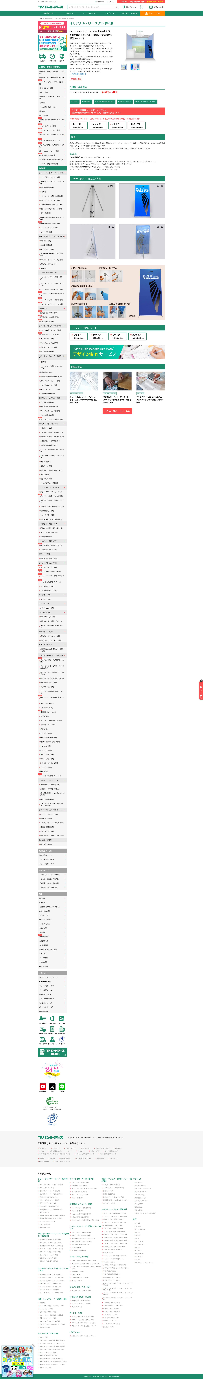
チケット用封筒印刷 (47, 351)
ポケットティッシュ (109, 1262)
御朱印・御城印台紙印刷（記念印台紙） (51, 1218)
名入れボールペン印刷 (47, 725)
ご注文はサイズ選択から (201, 690)
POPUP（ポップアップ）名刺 (50, 389)
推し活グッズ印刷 (46, 844)
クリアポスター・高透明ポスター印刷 (52, 450)
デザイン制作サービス (46, 864)
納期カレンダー (85, 1148)
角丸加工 (42, 932)
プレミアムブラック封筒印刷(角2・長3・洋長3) (85, 1220)
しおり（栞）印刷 (46, 232)
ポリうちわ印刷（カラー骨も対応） (82, 1304)
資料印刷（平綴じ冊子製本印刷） (49, 1261)
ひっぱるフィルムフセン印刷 (111, 1311)
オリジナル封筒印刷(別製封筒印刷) (81, 1214)
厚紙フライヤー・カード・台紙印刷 (50, 1191)
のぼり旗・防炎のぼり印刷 (49, 814)
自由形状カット (44, 936)
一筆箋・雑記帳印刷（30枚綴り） (113, 1249)
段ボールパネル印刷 (47, 799)
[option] (140, 46)
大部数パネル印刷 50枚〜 (48, 445)
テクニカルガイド (89, 13)
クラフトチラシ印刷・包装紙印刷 (51, 196)
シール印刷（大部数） (47, 586)
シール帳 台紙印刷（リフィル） (49, 140)
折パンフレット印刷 (46, 88)
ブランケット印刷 (46, 767)
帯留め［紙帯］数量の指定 (48, 949)
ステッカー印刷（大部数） (49, 590)
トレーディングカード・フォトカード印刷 (52, 1277)
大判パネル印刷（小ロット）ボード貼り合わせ (53, 1361)
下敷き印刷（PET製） (47, 703)
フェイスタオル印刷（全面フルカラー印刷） (116, 1237)
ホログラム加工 (44, 911)
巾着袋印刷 (44, 771)
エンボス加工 (43, 958)
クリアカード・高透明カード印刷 (51, 289)
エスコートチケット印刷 (48, 347)
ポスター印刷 (43, 92)
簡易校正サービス (45, 994)
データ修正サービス (46, 990)
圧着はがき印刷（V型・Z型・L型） (52, 528)
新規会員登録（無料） (56, 1151)
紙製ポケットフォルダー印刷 (50, 636)
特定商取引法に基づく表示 (83, 1158)
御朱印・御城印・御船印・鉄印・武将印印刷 (52, 1215)
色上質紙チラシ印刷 (47, 187)
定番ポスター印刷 (46, 428)
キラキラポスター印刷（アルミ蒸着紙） (52, 456)
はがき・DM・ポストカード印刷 (51, 492)
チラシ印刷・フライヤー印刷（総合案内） (52, 1185)
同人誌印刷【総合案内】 (47, 155)
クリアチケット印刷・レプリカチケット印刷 (84, 1188)
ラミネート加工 (44, 915)
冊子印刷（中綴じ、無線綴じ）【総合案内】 (51, 72)
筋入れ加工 (43, 902)
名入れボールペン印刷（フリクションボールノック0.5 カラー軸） (117, 1289)
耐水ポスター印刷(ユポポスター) (51, 470)
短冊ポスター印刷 (46, 466)
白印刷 (137, 1238)
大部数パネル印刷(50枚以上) (49, 789)
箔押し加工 (43, 953)
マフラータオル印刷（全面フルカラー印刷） (116, 1240)
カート (70, 1151)
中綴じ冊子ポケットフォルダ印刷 (51, 260)
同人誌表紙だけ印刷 (47, 321)
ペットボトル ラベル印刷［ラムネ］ (52, 678)
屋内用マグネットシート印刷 (111, 1280)
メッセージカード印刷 (47, 393)
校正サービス (139, 1182)
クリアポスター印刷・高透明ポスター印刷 (52, 1349)
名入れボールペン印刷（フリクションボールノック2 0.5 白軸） (118, 1293)
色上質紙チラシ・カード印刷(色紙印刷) (51, 1194)
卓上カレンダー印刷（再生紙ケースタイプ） (84, 1326)
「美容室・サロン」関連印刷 (49, 883)
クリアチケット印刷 (47, 339)
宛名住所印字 (43, 1011)
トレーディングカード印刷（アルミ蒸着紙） (52, 1280)
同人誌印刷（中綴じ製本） (49, 313)
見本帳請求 (100, 2)
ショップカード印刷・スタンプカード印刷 (52, 367)
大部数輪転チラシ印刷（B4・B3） (51, 204)
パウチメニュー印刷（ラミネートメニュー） (84, 1336)
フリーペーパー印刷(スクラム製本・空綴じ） (52, 254)
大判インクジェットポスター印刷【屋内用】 (52, 1340)
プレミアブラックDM (47, 515)
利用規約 (41, 1158)
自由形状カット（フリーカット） (144, 1263)
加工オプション (125, 101)
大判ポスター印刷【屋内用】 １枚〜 (52, 432)
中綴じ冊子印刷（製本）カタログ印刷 (50, 1243)
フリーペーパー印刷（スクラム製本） (50, 1252)
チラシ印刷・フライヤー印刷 (50, 177)
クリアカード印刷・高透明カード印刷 (50, 1283)
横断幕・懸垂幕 (45, 462)
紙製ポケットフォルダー (48, 264)
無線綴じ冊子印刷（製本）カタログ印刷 (51, 1246)
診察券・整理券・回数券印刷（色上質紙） (52, 1315)
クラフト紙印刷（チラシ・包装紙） (50, 1200)
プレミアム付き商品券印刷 (49, 343)
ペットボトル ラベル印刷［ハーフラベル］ (115, 1256)
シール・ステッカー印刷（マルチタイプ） (51, 135)
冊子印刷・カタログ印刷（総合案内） (50, 1239)
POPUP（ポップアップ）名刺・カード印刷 (52, 1324)
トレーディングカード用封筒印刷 (51, 300)
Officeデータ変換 (45, 981)
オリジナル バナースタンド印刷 (65, 18)
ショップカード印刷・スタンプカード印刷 (52, 1306)
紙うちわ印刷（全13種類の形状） (81, 1300)
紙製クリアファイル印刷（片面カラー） (52, 698)
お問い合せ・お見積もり (103, 1148)
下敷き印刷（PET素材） (110, 1271)
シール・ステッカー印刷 (47, 126)
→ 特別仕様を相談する (78, 74)
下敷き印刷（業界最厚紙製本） (112, 1274)
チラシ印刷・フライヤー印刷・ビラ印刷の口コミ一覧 (54, 1154)
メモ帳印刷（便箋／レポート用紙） (113, 1305)
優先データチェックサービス (49, 977)
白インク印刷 (43, 966)
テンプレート (109, 13)
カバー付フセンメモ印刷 (110, 1315)
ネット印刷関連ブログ (111, 1151)
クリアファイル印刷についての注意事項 (114, 1265)
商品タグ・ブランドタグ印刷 (50, 200)
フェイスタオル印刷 (47, 754)
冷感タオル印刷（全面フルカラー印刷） (114, 1246)
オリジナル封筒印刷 (47, 402)
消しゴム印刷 (44, 716)
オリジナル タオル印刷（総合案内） (113, 1228)
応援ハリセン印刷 (108, 1253)
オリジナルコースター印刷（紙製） (82, 1290)
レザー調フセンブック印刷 (111, 1308)
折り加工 (42, 898)
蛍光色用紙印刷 (45, 213)
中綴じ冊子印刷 (45, 241)
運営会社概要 (100, 1158)
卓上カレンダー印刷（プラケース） (52, 621)
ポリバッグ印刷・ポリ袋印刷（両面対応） (51, 146)
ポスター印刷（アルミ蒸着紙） (49, 1352)
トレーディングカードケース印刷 (51, 304)
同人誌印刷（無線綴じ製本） (50, 317)
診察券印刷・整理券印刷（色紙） (51, 376)
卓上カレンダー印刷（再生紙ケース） (51, 626)
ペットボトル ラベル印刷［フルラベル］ (114, 1213)
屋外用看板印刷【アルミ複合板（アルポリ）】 (116, 1200)
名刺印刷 (42, 103)
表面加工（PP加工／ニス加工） (49, 907)
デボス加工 (43, 962)
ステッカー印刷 (76, 1274)
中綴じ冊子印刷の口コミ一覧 (108, 1154)
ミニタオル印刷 (45, 746)
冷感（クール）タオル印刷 (49, 763)
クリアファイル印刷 (47, 687)
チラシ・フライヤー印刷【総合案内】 (51, 77)
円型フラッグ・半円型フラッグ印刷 (52, 835)
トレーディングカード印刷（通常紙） (51, 278)
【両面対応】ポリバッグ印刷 (111, 1302)
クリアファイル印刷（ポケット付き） (51, 692)
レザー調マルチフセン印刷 (111, 1318)
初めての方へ (43, 1148)
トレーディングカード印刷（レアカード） (52, 284)
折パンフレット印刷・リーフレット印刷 (51, 1249)
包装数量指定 (43, 945)
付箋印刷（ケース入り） (48, 712)
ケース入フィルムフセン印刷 (111, 1324)
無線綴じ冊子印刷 (46, 245)
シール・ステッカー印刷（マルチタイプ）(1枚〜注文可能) (86, 1267)
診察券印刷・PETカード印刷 (48, 1312)
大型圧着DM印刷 (46, 536)
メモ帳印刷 (44, 729)
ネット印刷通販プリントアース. (99, 1376)
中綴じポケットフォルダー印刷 (50, 640)
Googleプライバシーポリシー (62, 1161)
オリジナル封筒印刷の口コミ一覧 (84, 1154)
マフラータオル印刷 (47, 759)
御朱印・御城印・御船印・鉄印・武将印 (51, 120)
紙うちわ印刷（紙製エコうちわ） (51, 545)
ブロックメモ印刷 (46, 733)
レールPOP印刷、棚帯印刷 (49, 483)
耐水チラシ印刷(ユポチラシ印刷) (51, 209)
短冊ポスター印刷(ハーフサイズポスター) (52, 1343)
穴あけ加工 (43, 928)
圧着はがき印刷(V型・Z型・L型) (81, 1244)
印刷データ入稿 (95, 1151)
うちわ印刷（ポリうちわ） (49, 549)
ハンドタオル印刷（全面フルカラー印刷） (115, 1234)
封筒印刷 (42, 111)
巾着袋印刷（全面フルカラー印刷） (113, 1225)
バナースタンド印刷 (47, 831)
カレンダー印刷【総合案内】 (49, 164)
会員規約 (52, 1158)
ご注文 (75, 101)
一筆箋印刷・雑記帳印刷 (48, 737)
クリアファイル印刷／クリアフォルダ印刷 (115, 1216)
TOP (41, 18)
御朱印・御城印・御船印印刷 (50, 742)
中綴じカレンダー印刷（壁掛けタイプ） (83, 1320)
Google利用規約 (44, 1161)
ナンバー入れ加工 (45, 919)
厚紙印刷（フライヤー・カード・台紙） (51, 97)
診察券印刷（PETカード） (49, 372)
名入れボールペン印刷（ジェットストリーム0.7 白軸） (117, 1298)
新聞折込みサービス (46, 855)
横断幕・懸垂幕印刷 (47, 827)
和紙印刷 (43, 192)
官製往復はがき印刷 (47, 511)
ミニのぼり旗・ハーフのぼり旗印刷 (52, 823)
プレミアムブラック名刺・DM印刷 (50, 1321)
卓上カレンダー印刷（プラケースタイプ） (84, 1323)
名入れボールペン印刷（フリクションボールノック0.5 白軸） (117, 1284)
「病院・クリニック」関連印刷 (49, 875)
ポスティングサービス (46, 859)
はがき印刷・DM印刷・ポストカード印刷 (83, 1238)
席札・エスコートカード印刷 (49, 151)
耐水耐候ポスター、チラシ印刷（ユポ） (51, 1209)
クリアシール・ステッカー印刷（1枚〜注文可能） (86, 1263)
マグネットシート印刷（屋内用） (51, 720)
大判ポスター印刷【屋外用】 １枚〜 (52, 437)
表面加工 (137, 1232)
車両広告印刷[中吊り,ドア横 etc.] (49, 1355)
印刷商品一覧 (48, 13)
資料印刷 (43, 268)
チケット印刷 (43, 115)
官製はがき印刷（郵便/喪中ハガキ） (52, 506)
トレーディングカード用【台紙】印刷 (52, 294)
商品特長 (87, 101)
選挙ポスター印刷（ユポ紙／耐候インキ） (52, 1358)
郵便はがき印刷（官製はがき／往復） (82, 1241)
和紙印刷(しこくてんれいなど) (48, 1197)
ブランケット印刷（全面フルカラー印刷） (115, 1243)
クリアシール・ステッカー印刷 (49, 130)
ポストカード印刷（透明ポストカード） (52, 501)
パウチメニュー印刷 (47, 608)
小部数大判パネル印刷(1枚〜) (50, 441)
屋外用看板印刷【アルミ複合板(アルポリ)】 (52, 794)
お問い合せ (130, 13)
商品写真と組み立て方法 (105, 101)
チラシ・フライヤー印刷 (47, 1188)
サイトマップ (114, 1158)
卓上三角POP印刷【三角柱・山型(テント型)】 (52, 650)
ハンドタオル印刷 (46, 750)
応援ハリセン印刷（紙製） (49, 558)
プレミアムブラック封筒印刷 (50, 411)
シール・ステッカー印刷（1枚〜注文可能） (84, 1260)
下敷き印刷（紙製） (47, 708)
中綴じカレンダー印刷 (47, 617)
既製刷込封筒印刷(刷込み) (49, 406)
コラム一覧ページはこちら (117, 411)
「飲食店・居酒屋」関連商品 (49, 879)
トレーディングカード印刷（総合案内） (51, 1274)
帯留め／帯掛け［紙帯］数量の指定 (145, 1213)
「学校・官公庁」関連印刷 (48, 887)
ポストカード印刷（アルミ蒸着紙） (52, 496)
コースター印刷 (45, 599)
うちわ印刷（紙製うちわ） (48, 107)
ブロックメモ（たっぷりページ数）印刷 (114, 1222)
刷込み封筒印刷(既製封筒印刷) (80, 1217)
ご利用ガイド (68, 13)
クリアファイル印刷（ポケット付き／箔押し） (116, 1268)
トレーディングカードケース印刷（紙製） (52, 1293)
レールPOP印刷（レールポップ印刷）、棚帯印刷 (51, 804)
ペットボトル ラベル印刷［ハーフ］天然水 (52, 673)
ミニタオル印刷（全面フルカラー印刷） (114, 1231)
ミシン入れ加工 (44, 924)
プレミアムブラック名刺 (48, 385)
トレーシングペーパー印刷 (49, 228)
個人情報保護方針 (65, 1158)
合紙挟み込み (43, 941)
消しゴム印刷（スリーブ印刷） (112, 1277)
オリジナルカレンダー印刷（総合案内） (83, 1317)
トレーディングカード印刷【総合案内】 (51, 83)
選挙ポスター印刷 (46, 479)
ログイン (111, 2)
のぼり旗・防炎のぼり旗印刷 (111, 1185)
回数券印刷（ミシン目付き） (50, 334)
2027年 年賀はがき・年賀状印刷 (51, 519)
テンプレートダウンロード (146, 101)
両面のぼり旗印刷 (46, 818)
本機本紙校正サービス (46, 998)
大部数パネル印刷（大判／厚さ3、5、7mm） (53, 1364)
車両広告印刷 (44, 474)
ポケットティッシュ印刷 (48, 682)
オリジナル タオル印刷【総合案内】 (51, 159)
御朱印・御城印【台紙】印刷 (50, 223)
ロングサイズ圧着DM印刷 (49, 532)
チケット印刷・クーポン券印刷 (50, 330)
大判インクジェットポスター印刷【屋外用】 (52, 1346)
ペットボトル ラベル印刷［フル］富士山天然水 (52, 667)
